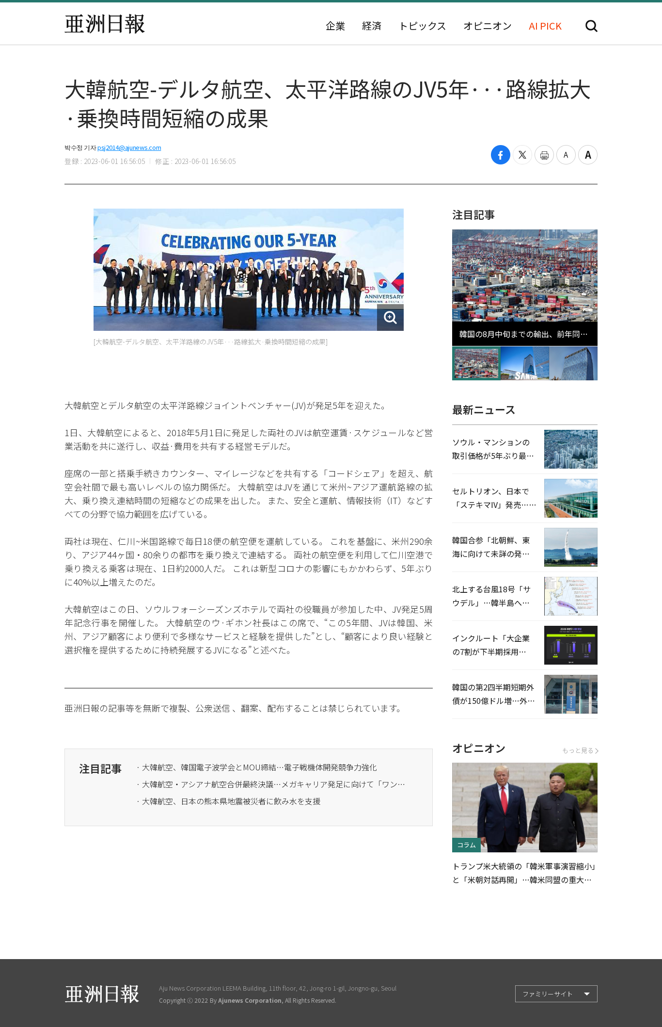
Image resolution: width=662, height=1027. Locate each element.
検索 (591, 26)
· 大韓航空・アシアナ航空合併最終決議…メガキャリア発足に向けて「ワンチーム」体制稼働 (272, 784)
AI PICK (545, 26)
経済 (371, 26)
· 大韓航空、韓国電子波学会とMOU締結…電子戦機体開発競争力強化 (256, 767)
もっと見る (578, 750)
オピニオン (487, 26)
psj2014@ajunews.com (129, 147)
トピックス (422, 26)
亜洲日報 (104, 24)
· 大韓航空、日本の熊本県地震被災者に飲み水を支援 (228, 801)
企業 (335, 26)
